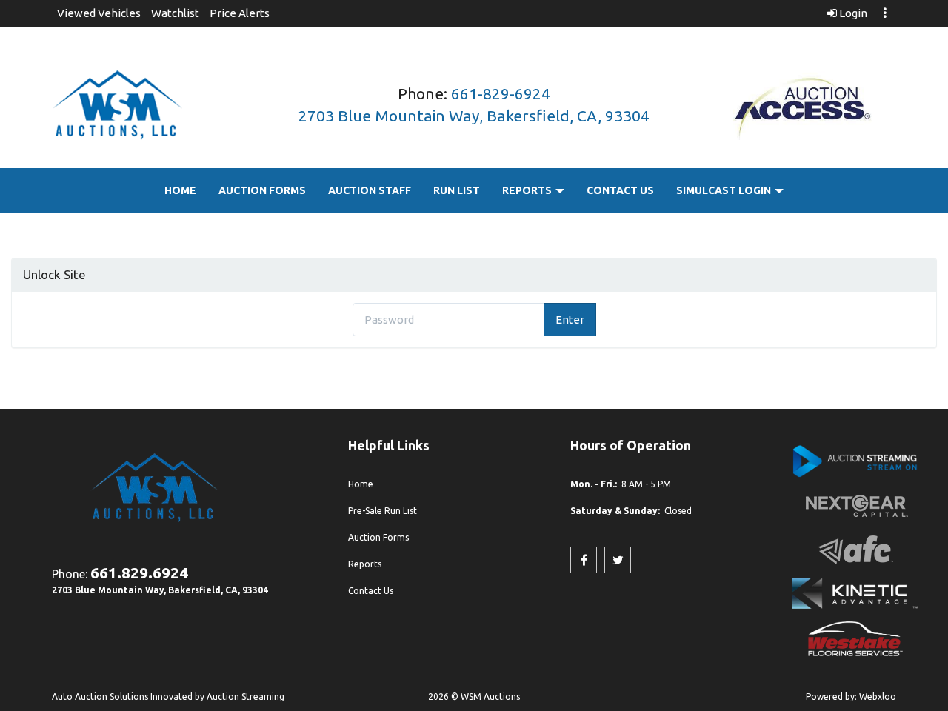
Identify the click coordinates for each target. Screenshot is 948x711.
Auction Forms (262, 190)
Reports (528, 190)
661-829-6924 (500, 93)
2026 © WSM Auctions (474, 696)
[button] (99, 13)
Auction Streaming (245, 696)
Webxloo (877, 696)
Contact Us (620, 190)
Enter (569, 319)
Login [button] (852, 13)
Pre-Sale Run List (382, 510)
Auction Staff (369, 190)
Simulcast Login (724, 190)
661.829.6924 (139, 572)
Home (180, 190)
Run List (456, 190)
